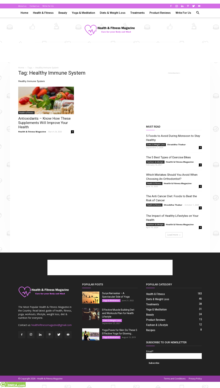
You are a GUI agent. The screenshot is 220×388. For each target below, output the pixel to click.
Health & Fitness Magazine (32, 131)
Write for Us (47, 6)
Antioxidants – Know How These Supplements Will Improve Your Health (44, 122)
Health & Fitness (43, 12)
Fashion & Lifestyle (155, 162)
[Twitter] (193, 6)
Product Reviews (160, 12)
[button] (198, 13)
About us (22, 6)
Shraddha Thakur (176, 144)
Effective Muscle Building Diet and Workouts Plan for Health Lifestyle (118, 313)
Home (24, 12)
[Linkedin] (182, 6)
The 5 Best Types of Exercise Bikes (168, 157)
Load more (172, 234)
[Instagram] (176, 6)
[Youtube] (199, 6)
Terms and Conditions (174, 378)
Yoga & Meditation (83, 12)
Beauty (62, 12)
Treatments (137, 12)
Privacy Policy (195, 378)
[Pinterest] (187, 6)
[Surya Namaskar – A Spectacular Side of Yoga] (90, 298)
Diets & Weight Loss (112, 12)
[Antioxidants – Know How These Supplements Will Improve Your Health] (46, 100)
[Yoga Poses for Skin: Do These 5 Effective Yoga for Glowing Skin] (90, 334)
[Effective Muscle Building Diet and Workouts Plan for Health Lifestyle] (90, 314)
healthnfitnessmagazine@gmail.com (51, 325)
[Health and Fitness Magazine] (110, 30)
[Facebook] (170, 6)
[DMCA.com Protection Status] (13, 386)
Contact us (34, 6)
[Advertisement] (110, 54)
